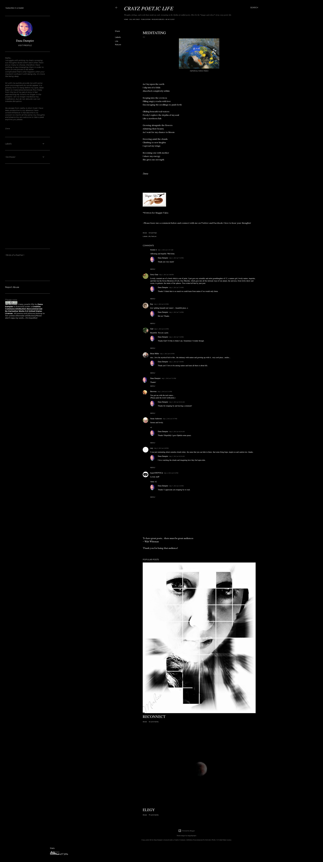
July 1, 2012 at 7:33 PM (176, 287)
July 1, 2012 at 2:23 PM (161, 304)
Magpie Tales (161, 212)
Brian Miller (154, 353)
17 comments (153, 815)
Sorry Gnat (154, 274)
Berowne (153, 391)
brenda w (153, 249)
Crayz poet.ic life (148, 8)
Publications (146, 19)
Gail (151, 329)
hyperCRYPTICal (156, 473)
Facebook (218, 223)
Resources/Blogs (158, 19)
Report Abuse (12, 287)
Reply (152, 269)
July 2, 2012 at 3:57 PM (170, 419)
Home (126, 19)
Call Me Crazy (134, 19)
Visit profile (25, 45)
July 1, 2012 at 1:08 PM (166, 274)
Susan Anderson (156, 418)
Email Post (153, 233)
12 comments (153, 722)
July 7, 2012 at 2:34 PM (176, 486)
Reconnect (154, 716)
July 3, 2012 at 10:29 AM (177, 431)
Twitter (205, 223)
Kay (151, 304)
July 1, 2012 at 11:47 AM (165, 250)
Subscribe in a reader (15, 8)
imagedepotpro (191, 835)
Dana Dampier (163, 258)
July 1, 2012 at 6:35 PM (167, 354)
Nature (118, 44)
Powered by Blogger (188, 831)
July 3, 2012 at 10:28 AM (177, 402)
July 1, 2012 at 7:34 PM (176, 312)
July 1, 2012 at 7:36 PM (176, 362)
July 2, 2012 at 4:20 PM (161, 448)
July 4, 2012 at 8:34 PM (171, 473)
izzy (151, 448)
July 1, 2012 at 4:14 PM (161, 329)
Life (116, 41)
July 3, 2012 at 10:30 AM (177, 456)
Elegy (149, 809)
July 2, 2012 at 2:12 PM (165, 391)
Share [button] (117, 31)
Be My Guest (170, 19)
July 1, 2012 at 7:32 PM (176, 258)
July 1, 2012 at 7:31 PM (169, 378)
